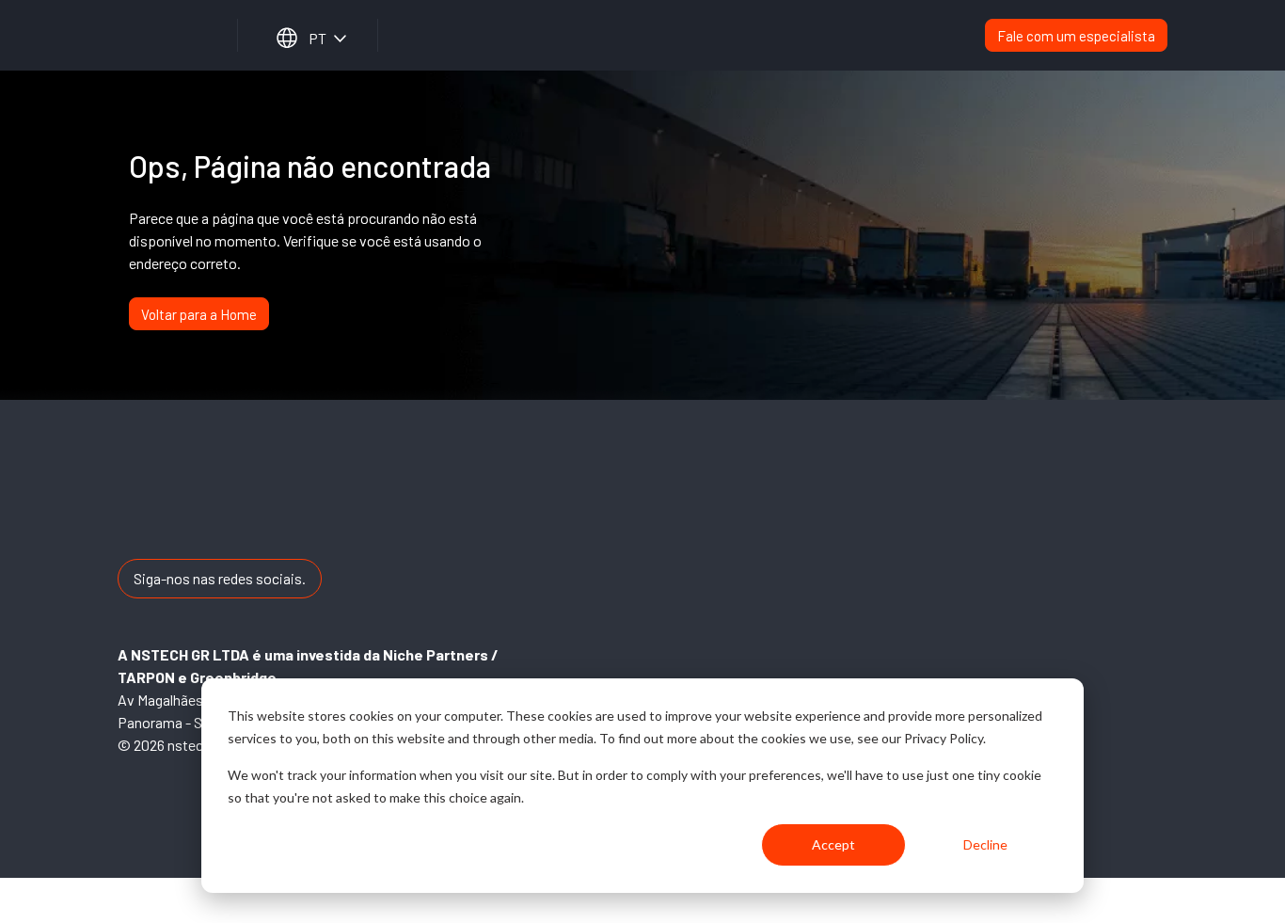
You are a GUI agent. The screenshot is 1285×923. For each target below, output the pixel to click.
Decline (985, 844)
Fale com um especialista (1076, 35)
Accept (833, 844)
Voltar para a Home (199, 314)
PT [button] (317, 38)
